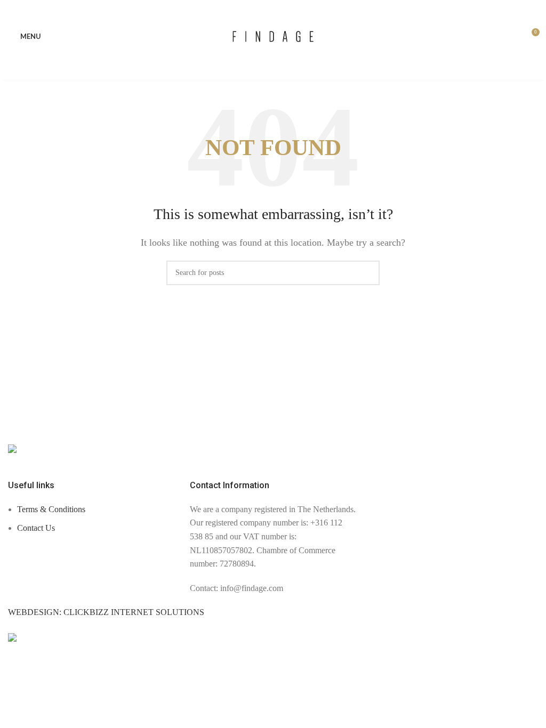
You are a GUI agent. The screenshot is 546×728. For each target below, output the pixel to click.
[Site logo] (273, 35)
